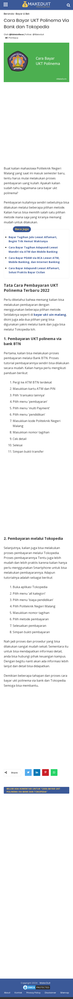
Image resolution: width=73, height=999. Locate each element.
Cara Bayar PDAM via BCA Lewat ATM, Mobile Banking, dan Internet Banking (34, 260)
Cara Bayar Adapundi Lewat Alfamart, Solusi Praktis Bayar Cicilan (34, 270)
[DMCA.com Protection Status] (36, 989)
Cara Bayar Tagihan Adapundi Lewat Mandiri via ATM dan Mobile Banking (33, 249)
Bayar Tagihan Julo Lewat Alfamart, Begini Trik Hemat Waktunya (33, 239)
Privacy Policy (33, 992)
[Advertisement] (36, 119)
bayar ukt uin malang (50, 315)
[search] (68, 5)
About (7, 992)
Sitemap (64, 992)
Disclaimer (50, 992)
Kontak (18, 992)
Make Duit (45, 982)
